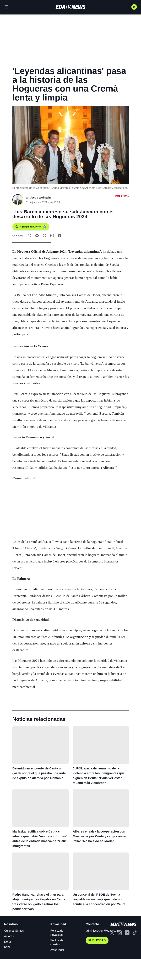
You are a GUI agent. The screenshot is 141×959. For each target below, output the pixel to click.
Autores (9, 936)
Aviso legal (57, 949)
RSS (7, 947)
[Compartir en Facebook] (59, 235)
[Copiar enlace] (52, 235)
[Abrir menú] (6, 7)
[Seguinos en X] (134, 7)
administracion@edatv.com (102, 930)
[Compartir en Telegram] (37, 235)
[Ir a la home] (70, 7)
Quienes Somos (14, 930)
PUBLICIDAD (97, 940)
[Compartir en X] (44, 235)
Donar (8, 941)
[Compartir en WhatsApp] (29, 235)
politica (122, 196)
